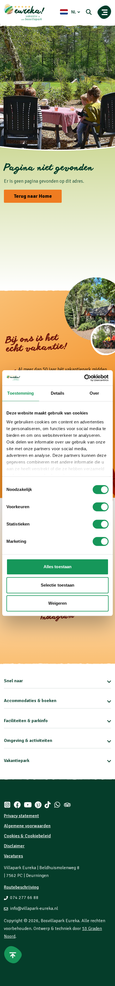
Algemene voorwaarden (27, 826)
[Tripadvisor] (67, 804)
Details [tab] (57, 393)
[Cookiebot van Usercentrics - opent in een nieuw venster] (84, 378)
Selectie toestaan (58, 585)
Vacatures (13, 856)
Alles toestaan (57, 566)
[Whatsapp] (57, 804)
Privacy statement (21, 816)
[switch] (101, 506)
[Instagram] (7, 804)
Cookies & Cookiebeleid (27, 836)
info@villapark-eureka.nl (34, 908)
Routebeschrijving (21, 887)
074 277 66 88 (24, 897)
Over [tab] (94, 393)
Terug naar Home (33, 196)
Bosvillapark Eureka (60, 921)
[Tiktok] (48, 804)
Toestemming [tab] (20, 393)
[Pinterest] (38, 804)
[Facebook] (17, 804)
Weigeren (57, 603)
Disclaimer (14, 846)
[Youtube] (28, 804)
